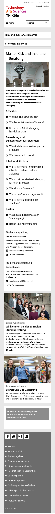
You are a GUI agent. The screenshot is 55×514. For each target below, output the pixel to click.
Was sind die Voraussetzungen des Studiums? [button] (25, 148)
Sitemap (12, 490)
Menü (11, 22)
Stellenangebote (15, 456)
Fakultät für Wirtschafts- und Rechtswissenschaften (21, 416)
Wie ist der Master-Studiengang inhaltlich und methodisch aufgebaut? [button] (24, 170)
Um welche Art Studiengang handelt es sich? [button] (22, 129)
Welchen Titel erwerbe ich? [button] (22, 116)
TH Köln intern (29, 2)
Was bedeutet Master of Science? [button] (25, 122)
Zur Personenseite (16, 254)
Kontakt (11, 446)
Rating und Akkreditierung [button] (22, 223)
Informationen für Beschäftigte (22, 470)
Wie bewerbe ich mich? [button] (20, 155)
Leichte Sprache (15, 475)
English (46, 6)
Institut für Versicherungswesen (23, 411)
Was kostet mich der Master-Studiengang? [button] (22, 216)
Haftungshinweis (16, 500)
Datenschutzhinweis (18, 495)
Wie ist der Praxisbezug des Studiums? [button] (22, 201)
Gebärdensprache (16, 480)
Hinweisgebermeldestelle (20, 465)
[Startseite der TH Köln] (16, 11)
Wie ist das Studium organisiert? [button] (24, 194)
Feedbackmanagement (19, 461)
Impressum (28, 490)
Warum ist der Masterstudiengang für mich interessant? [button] (25, 181)
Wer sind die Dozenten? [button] (20, 188)
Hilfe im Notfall (43, 2)
